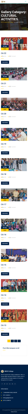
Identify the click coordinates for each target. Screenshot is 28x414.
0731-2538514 (6, 395)
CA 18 (3, 174)
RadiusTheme (14, 411)
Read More (5, 62)
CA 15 (3, 265)
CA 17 (3, 204)
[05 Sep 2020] (14, 43)
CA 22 (3, 53)
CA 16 (3, 235)
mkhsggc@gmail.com (8, 397)
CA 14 (3, 295)
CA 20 (3, 114)
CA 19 (3, 144)
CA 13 (3, 325)
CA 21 (3, 83)
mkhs (5, 56)
